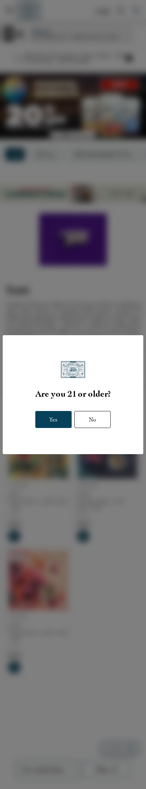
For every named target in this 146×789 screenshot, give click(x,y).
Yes (53, 419)
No (92, 419)
